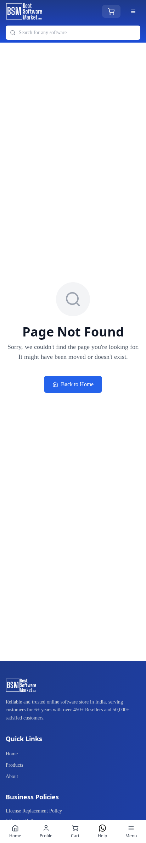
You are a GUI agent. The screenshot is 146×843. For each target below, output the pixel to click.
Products (14, 765)
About (12, 776)
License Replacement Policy (34, 811)
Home (12, 753)
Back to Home (77, 384)
